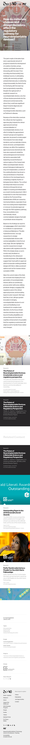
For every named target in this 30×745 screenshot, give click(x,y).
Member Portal (7, 717)
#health (17, 392)
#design (5, 392)
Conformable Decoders (10, 389)
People (5, 710)
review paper (10, 226)
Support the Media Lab (6, 703)
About (4, 700)
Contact (17, 701)
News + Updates (7, 695)
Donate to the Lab (7, 737)
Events (5, 712)
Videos (5, 715)
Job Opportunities (19, 699)
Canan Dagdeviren (9, 618)
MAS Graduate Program (7, 706)
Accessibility (6, 735)
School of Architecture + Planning (11, 733)
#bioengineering (12, 392)
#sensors (17, 528)
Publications (18, 697)
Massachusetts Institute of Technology (12, 731)
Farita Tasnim (6, 391)
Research (5, 697)
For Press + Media (6, 720)
